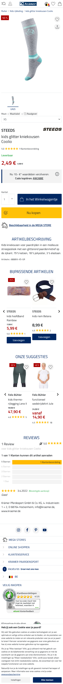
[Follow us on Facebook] (27, 530)
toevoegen (44, 337)
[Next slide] (59, 103)
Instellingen (16, 679)
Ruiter (4, 11)
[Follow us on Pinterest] (36, 530)
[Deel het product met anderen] (57, 27)
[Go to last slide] (4, 311)
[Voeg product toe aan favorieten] (57, 19)
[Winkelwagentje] (60, 3)
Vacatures (21, 569)
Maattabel (14, 113)
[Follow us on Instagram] (18, 530)
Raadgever (32, 113)
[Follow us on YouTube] (44, 530)
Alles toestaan (47, 679)
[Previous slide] (4, 103)
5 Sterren (5, 461)
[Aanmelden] (10, 3)
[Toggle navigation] (3, 3)
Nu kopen (33, 212)
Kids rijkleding (16, 11)
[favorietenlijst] (53, 3)
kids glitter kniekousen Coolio (39, 11)
